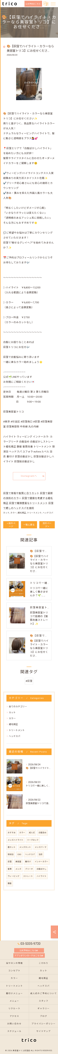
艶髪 (10, 883)
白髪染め (42, 832)
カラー (13, 513)
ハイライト (41, 876)
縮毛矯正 (22, 513)
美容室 (18, 861)
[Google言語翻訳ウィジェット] (45, 3)
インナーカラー (41, 861)
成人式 (32, 832)
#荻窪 (29, 681)
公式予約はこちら (33, 4)
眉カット (11, 847)
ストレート (28, 876)
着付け (28, 861)
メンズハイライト (15, 840)
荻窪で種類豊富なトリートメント (28, 503)
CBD (19, 854)
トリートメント (34, 513)
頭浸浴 (11, 854)
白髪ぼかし (41, 869)
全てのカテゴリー (18, 706)
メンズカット (25, 847)
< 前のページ (11, 525)
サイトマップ (43, 1031)
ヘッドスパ (48, 513)
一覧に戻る (29, 524)
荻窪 (10, 861)
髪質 (10, 869)
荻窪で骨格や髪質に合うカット (21, 493)
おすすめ (11, 832)
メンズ (18, 869)
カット (6, 513)
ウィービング (13, 876)
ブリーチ (29, 869)
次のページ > (47, 525)
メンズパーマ (40, 847)
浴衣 (41, 854)
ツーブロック (33, 840)
